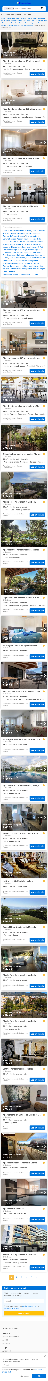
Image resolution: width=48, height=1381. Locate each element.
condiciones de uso (29, 1306)
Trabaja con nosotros (10, 1337)
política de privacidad (11, 1308)
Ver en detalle (37, 74)
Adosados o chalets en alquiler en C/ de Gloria (20, 275)
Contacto (6, 1343)
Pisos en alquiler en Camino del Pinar (17, 231)
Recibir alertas (24, 1313)
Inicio (3, 18)
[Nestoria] (24, 3)
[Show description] (44, 61)
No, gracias (24, 1376)
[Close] (45, 1356)
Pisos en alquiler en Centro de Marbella (20, 25)
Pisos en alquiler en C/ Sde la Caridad (23, 258)
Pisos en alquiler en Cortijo (17, 250)
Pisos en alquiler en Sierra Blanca (13, 23)
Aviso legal (6, 1351)
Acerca (5, 1340)
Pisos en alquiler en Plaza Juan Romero (18, 244)
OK (39, 1376)
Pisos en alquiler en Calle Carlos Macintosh (26, 242)
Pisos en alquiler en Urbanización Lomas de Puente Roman (28, 20)
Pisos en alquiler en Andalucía (16, 18)
